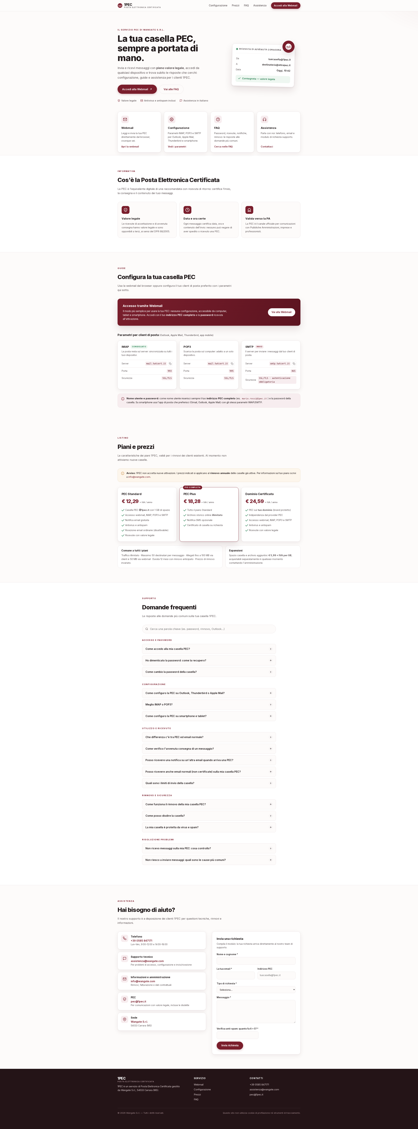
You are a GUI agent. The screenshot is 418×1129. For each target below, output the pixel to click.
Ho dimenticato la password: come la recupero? (175, 660)
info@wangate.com (139, 476)
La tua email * (224, 969)
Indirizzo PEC (264, 969)
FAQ (246, 5)
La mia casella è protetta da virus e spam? (172, 827)
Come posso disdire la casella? (165, 815)
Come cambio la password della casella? (171, 671)
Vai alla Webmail (281, 312)
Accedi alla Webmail (285, 5)
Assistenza (259, 5)
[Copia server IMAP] (170, 363)
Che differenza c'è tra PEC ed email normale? (174, 737)
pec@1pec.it (256, 1094)
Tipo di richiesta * (227, 983)
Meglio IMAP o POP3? (159, 704)
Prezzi (235, 5)
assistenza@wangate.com (264, 1089)
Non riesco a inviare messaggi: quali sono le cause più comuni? (185, 860)
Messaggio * (224, 997)
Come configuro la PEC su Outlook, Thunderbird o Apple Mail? (185, 693)
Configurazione (218, 5)
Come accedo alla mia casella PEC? (167, 648)
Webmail (198, 1084)
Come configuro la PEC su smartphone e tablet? (176, 716)
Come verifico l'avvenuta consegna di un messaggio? (179, 748)
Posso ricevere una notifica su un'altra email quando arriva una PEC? (189, 760)
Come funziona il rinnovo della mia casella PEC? (175, 804)
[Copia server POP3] (232, 363)
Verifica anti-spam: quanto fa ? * (237, 1028)
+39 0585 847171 (259, 1084)
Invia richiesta (230, 1045)
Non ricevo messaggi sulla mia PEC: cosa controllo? (178, 848)
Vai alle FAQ (171, 89)
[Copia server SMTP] (294, 363)
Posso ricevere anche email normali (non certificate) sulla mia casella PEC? (193, 771)
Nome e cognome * (227, 954)
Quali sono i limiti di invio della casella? (169, 783)
